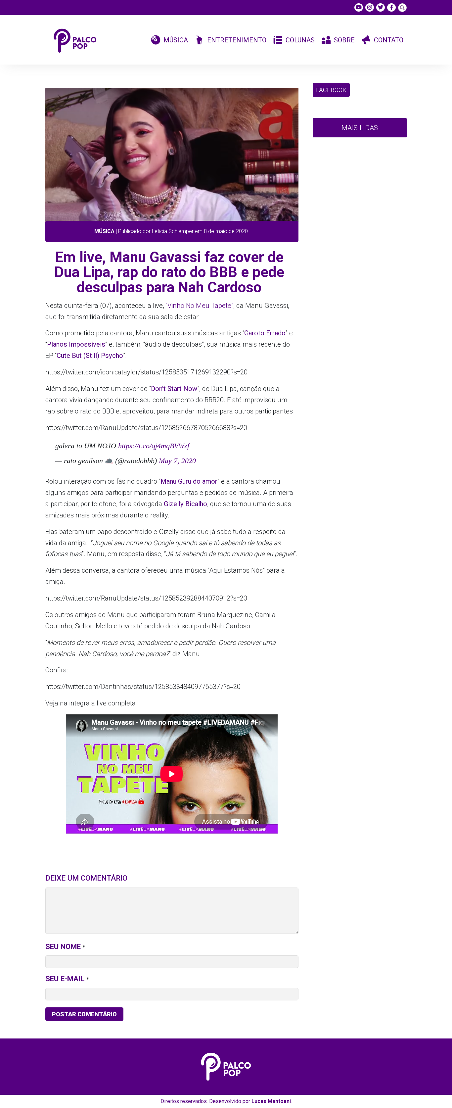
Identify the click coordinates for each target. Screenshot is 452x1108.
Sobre (344, 40)
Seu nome (63, 946)
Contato (388, 40)
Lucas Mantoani (271, 1101)
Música (175, 40)
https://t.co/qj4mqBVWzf (153, 446)
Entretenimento (236, 40)
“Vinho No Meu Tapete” (199, 306)
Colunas (300, 40)
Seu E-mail (65, 978)
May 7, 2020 (177, 461)
